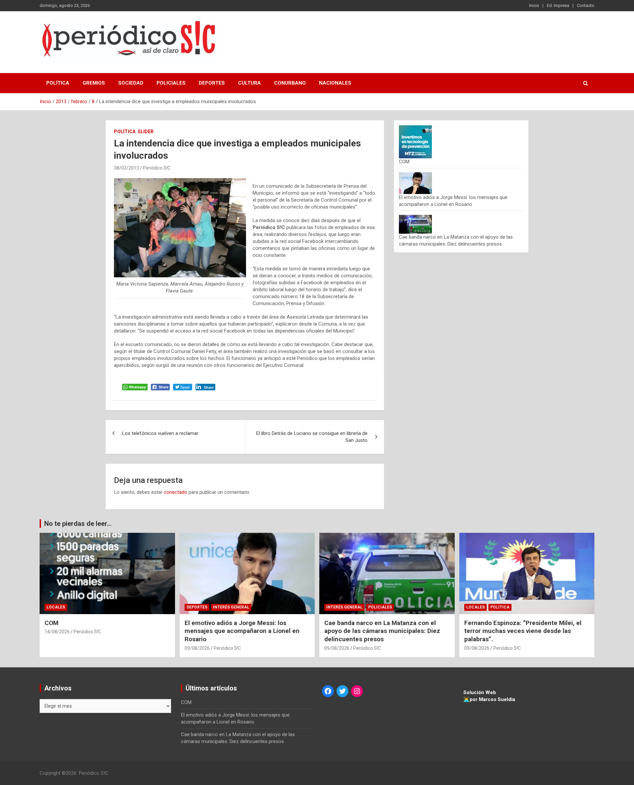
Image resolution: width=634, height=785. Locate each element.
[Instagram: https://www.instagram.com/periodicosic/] (357, 691)
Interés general (231, 607)
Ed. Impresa (558, 5)
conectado (175, 492)
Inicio (534, 5)
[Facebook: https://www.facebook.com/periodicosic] (328, 691)
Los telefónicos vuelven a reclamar (160, 433)
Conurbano (290, 83)
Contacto (585, 5)
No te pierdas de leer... (78, 524)
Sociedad (130, 83)
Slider (146, 131)
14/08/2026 (57, 631)
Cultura (249, 83)
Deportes (212, 83)
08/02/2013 (126, 168)
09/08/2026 (197, 648)
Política (57, 83)
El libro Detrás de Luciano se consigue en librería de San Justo (312, 436)
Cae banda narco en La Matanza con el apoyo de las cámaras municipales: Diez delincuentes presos (382, 631)
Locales (56, 607)
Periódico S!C (156, 168)
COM (404, 162)
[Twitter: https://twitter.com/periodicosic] (342, 691)
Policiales (171, 83)
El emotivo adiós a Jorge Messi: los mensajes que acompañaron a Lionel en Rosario (242, 631)
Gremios (94, 83)
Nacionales (335, 83)
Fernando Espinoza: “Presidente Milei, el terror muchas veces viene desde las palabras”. (522, 631)
